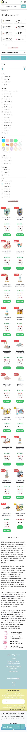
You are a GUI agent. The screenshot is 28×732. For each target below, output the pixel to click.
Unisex (6, 175)
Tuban (6, 130)
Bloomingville (8, 96)
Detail (20, 527)
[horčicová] (16, 149)
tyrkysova (7, 151)
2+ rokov (7, 189)
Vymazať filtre (13, 48)
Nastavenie (13, 723)
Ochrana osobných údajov (13, 666)
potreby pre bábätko (11, 618)
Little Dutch (7, 112)
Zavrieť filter (7, 58)
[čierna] (3, 149)
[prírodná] (12, 145)
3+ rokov (7, 191)
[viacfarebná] (7, 145)
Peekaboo (7, 163)
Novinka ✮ (7, 82)
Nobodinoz (7, 117)
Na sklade (7, 76)
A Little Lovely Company (10, 91)
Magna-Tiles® (8, 114)
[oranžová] (7, 149)
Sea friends (7, 158)
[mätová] (20, 145)
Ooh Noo (7, 120)
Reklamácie (13, 668)
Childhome (7, 104)
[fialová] (12, 149)
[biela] (20, 141)
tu (1, 720)
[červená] (16, 145)
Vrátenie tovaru (13, 671)
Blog (13, 685)
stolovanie (3, 614)
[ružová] (7, 141)
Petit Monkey (8, 122)
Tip (5, 84)
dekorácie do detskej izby (9, 596)
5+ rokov (7, 196)
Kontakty (13, 659)
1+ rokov (3, 45)
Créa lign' (7, 99)
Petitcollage (7, 125)
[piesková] (20, 149)
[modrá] (3, 141)
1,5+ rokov (7, 186)
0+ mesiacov (7, 181)
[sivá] (12, 141)
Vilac (6, 133)
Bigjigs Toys (7, 93)
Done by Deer (8, 101)
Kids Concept (8, 107)
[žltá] (3, 145)
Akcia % (6, 79)
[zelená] (16, 141)
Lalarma (6, 109)
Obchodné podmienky (13, 664)
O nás (13, 682)
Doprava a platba (13, 661)
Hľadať (23, 6)
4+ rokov (7, 194)
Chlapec (6, 169)
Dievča (6, 172)
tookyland (7, 128)
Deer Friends (7, 160)
